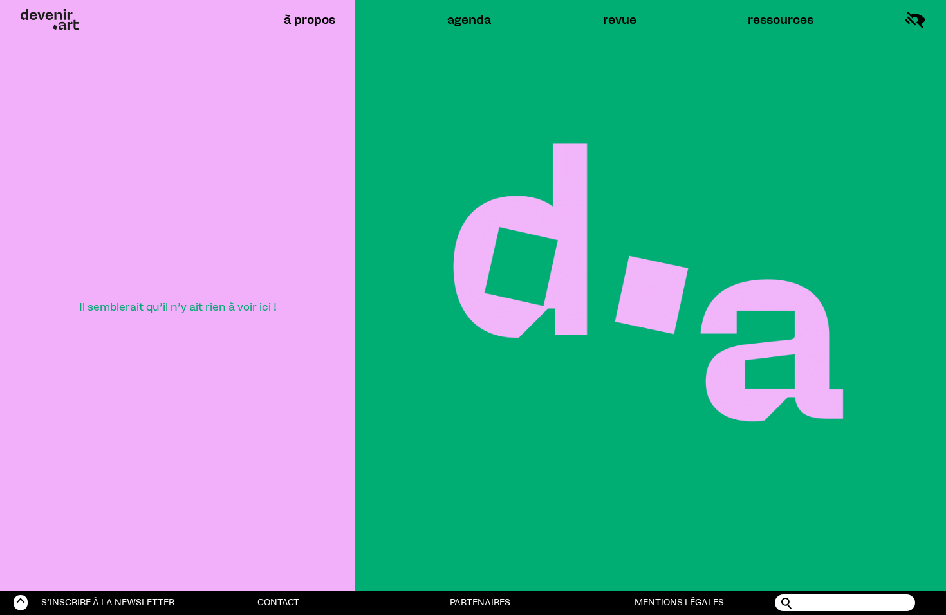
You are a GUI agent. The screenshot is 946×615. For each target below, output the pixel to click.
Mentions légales (679, 602)
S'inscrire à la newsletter (107, 602)
